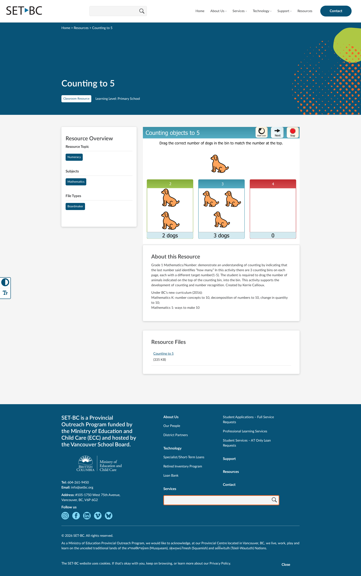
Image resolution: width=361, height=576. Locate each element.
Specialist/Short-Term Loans (183, 457)
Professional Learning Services (245, 431)
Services (239, 11)
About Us (217, 11)
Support (283, 11)
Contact (336, 11)
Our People (171, 426)
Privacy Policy (220, 563)
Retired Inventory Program (182, 466)
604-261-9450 (78, 482)
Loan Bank (170, 475)
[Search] (142, 11)
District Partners (175, 435)
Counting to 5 (163, 353)
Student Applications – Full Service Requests (248, 419)
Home (200, 11)
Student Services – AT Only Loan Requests (247, 443)
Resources (304, 11)
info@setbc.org (82, 487)
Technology (261, 11)
